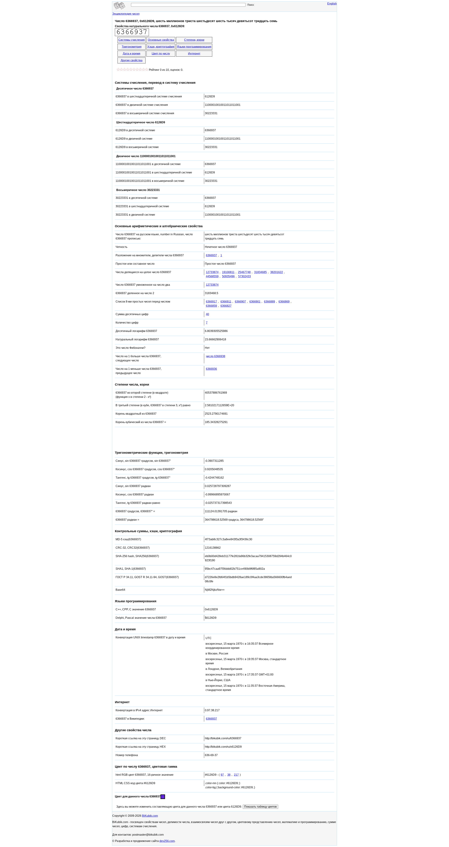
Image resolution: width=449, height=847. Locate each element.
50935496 (228, 276)
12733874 (212, 272)
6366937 (211, 255)
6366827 (226, 305)
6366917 (211, 301)
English (332, 3)
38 (228, 774)
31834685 (260, 272)
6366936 (211, 368)
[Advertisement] (244, 50)
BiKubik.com (150, 815)
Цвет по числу (161, 53)
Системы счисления (131, 39)
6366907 (240, 301)
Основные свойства (161, 39)
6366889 (269, 301)
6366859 (211, 305)
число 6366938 (215, 356)
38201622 (276, 272)
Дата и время (131, 53)
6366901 (254, 301)
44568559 (212, 276)
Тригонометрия (132, 46)
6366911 (225, 301)
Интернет (194, 53)
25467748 (244, 272)
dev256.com (167, 840)
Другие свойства (131, 60)
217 (236, 774)
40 (207, 314)
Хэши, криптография (160, 46)
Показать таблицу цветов (260, 806)
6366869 (284, 301)
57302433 (244, 276)
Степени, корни (194, 39)
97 (222, 774)
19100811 (228, 272)
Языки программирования (194, 46)
